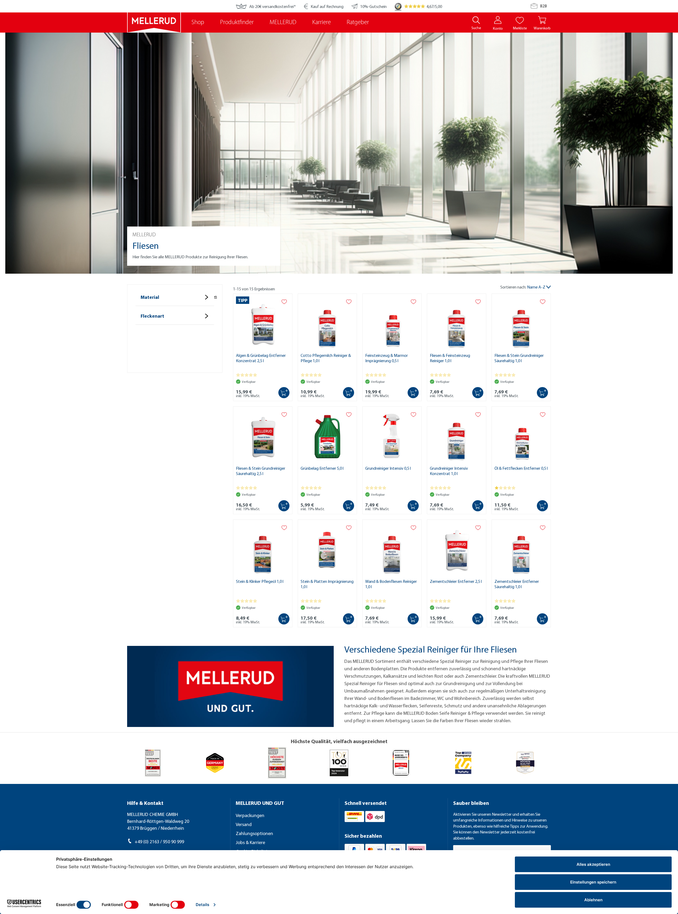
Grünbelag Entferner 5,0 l (322, 468)
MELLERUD (283, 23)
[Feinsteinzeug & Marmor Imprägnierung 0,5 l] (392, 321)
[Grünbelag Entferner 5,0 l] (327, 434)
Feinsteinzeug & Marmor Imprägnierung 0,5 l (386, 358)
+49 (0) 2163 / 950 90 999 (159, 841)
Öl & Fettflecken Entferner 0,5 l (521, 468)
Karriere (321, 23)
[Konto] (497, 20)
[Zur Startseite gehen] (154, 22)
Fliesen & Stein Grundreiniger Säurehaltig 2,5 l (260, 470)
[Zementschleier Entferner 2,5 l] (456, 547)
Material (150, 297)
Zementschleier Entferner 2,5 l (456, 581)
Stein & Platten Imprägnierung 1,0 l (327, 584)
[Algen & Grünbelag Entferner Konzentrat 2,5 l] (262, 321)
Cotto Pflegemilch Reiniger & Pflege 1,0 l (326, 358)
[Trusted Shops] (398, 6)
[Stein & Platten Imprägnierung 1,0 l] (327, 547)
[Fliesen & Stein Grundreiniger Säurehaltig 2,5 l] (262, 434)
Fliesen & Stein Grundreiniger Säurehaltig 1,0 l (519, 358)
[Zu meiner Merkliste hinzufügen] (284, 301)
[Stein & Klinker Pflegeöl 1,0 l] (262, 547)
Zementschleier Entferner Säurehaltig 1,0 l (516, 584)
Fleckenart (152, 316)
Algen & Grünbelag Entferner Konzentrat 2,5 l (261, 358)
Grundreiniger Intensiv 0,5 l (388, 468)
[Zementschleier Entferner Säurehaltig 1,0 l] (521, 547)
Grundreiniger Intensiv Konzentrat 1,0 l (449, 470)
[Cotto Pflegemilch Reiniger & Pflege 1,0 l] (327, 321)
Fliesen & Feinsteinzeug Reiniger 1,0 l (450, 358)
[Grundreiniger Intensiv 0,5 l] (392, 434)
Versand (244, 824)
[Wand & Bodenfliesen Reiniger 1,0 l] (392, 547)
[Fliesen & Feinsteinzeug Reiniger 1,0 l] (456, 321)
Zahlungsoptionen (254, 833)
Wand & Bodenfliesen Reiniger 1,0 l (391, 584)
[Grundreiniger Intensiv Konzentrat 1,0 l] (456, 434)
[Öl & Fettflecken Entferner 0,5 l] (521, 434)
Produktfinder (237, 23)
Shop (197, 23)
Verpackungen (250, 815)
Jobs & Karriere (250, 842)
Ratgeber (358, 23)
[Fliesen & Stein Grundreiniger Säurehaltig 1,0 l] (521, 321)
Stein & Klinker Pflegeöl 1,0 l (259, 581)
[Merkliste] (520, 20)
